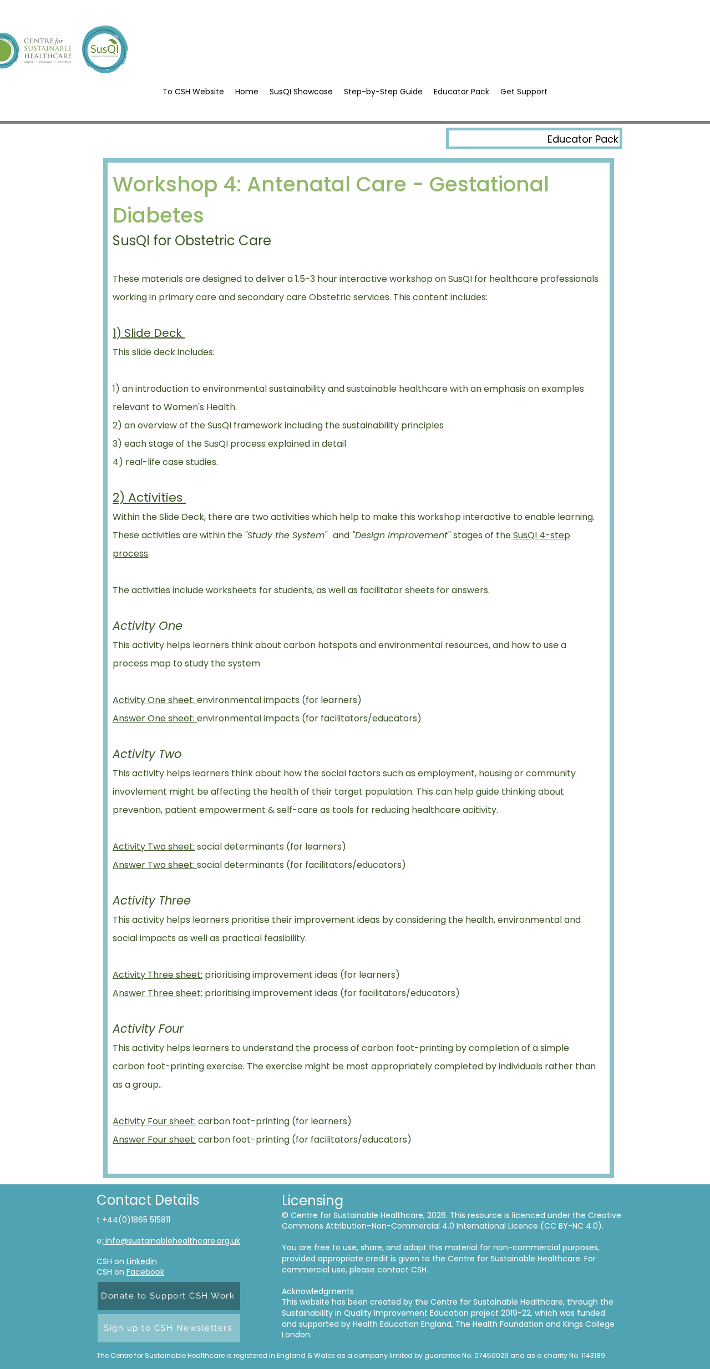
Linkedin (141, 1261)
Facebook (145, 1271)
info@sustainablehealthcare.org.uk (171, 1240)
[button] (383, 92)
